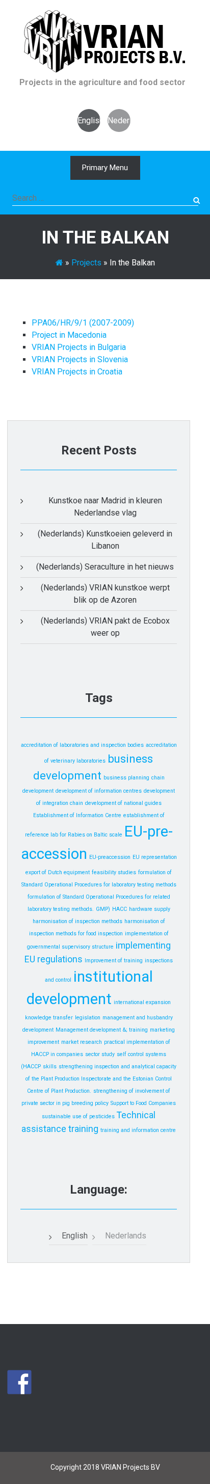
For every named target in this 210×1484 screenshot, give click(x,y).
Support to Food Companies (143, 1103)
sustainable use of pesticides (78, 1116)
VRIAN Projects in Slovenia (80, 359)
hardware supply (149, 909)
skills (50, 1066)
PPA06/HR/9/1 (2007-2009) (83, 323)
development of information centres (99, 791)
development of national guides (123, 803)
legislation (87, 1017)
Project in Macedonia (69, 335)
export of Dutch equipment (57, 872)
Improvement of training (114, 960)
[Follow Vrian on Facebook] (19, 1382)
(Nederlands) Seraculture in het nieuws (105, 567)
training (83, 1129)
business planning (126, 777)
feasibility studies (114, 872)
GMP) (103, 909)
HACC (119, 909)
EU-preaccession (109, 857)
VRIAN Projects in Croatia (77, 371)
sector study (100, 1054)
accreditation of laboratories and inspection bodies (82, 745)
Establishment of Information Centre (77, 815)
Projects (86, 262)
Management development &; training (102, 1030)
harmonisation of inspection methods (77, 921)
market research (81, 1042)
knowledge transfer (49, 1017)
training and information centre (138, 1130)
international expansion (142, 1002)
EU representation (155, 857)
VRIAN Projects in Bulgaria (79, 347)
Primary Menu (105, 167)
